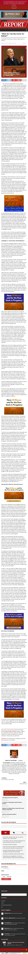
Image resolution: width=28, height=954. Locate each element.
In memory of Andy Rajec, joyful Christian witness (12, 803)
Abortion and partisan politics (9, 814)
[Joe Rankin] (2, 923)
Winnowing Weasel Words (20, 918)
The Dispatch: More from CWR (14, 793)
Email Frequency (5, 874)
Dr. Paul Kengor (13, 43)
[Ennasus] (2, 914)
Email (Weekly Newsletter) (6, 905)
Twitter (2, 902)
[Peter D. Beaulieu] (2, 918)
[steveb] (2, 934)
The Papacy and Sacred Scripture (10, 797)
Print (25, 43)
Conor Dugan (5, 805)
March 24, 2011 (5, 43)
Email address (4, 866)
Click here (3, 738)
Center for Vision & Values (18, 764)
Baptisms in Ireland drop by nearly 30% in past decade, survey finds (13, 809)
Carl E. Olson (5, 799)
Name (2, 870)
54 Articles (20, 760)
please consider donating (10, 731)
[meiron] (2, 929)
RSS (2, 907)
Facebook (3, 900)
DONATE (14, 7)
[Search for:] (14, 894)
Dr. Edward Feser (6, 815)
